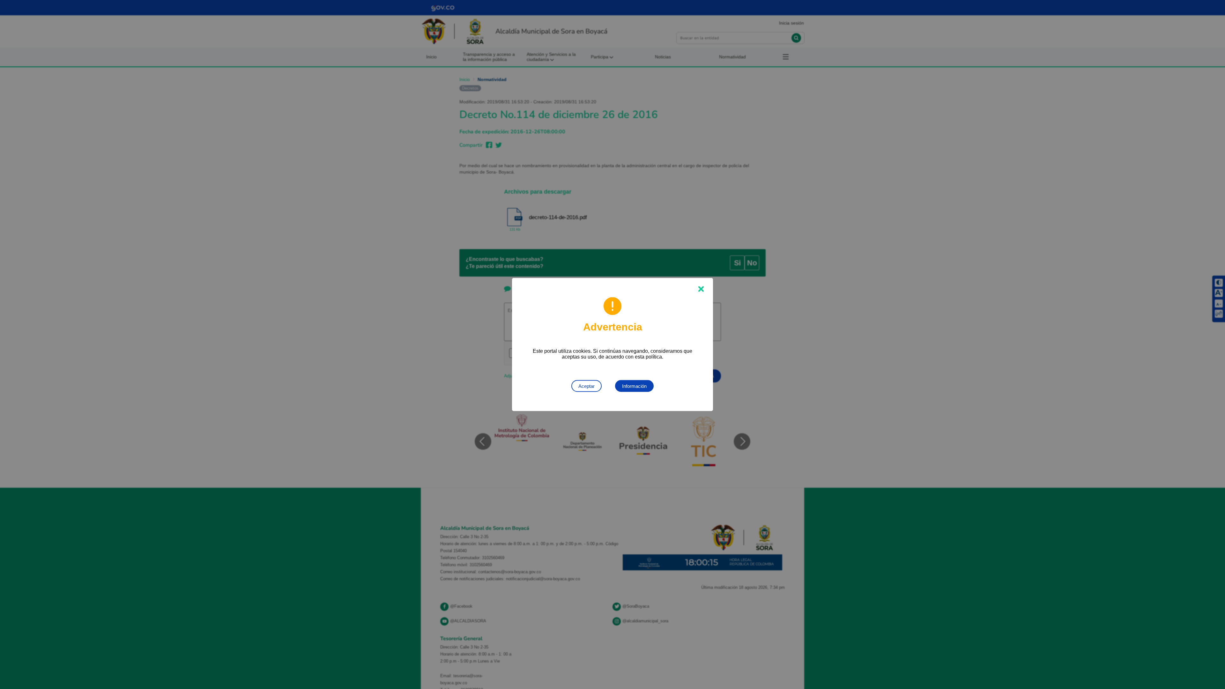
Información (634, 386)
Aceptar (586, 386)
